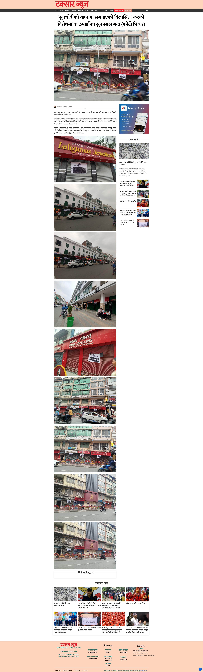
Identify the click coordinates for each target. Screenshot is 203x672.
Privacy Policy (67, 671)
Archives (77, 671)
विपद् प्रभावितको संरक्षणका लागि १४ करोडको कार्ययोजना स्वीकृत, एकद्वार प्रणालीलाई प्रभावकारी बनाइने (137, 630)
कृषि (92, 10)
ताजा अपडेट (134, 139)
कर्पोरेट (86, 10)
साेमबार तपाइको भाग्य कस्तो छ (128, 201)
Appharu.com (143, 671)
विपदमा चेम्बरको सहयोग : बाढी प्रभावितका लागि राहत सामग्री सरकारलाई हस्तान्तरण (128, 213)
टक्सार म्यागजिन (119, 10)
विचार (106, 10)
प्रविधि (96, 10)
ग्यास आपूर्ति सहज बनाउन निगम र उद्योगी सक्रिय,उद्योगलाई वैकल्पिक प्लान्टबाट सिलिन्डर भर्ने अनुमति (112, 630)
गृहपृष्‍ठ (61, 10)
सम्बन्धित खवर (101, 583)
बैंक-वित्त (74, 10)
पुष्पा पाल (59, 107)
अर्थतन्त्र (67, 10)
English (128, 10)
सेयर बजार (80, 10)
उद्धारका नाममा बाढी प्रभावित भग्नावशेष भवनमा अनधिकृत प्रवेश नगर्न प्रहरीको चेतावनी (127, 183)
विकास (111, 10)
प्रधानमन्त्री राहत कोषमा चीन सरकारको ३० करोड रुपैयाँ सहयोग (127, 223)
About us (58, 671)
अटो (102, 10)
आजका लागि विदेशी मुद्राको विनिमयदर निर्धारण (133, 163)
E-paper (84, 671)
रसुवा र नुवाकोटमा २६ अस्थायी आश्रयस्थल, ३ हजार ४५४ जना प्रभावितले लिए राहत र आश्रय (128, 193)
